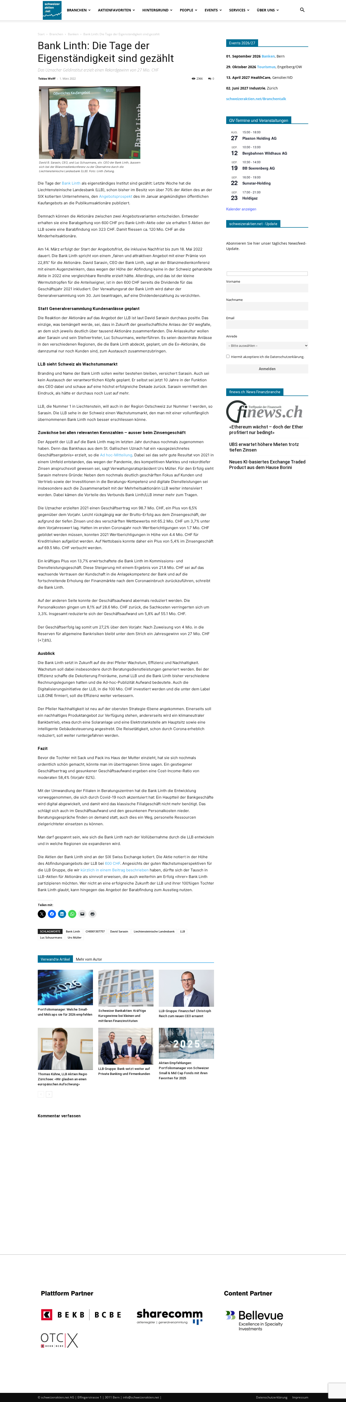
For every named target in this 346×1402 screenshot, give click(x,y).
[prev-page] (41, 1094)
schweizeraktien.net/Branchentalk (256, 98)
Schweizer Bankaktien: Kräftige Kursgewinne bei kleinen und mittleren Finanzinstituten (122, 1016)
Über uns (266, 10)
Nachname (234, 300)
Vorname (233, 281)
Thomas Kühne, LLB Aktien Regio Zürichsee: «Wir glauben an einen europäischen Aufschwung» (62, 1079)
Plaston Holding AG (259, 138)
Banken (73, 34)
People (186, 10)
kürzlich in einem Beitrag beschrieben (115, 870)
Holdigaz (250, 198)
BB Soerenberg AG (258, 168)
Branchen (77, 10)
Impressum (300, 1397)
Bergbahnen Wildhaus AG (264, 153)
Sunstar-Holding (256, 183)
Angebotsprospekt (115, 196)
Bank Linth (71, 183)
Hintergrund (155, 10)
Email (230, 318)
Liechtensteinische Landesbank (154, 931)
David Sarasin (119, 931)
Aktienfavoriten (114, 10)
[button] (302, 10)
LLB (182, 931)
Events (211, 10)
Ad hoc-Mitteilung (116, 455)
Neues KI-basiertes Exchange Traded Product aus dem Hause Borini (267, 464)
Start (41, 34)
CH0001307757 (95, 931)
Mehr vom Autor (89, 959)
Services (237, 10)
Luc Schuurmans (51, 937)
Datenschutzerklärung (271, 1397)
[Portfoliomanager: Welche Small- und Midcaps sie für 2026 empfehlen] (65, 987)
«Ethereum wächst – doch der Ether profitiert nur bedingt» (266, 429)
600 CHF (112, 863)
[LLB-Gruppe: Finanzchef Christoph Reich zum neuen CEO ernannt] (186, 988)
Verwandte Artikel (55, 959)
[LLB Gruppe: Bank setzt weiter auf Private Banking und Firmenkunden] (125, 1046)
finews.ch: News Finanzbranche (254, 392)
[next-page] (49, 1094)
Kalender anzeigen (241, 208)
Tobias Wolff (46, 78)
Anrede (231, 336)
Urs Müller (75, 937)
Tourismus (266, 66)
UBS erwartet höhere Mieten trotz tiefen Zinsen (264, 447)
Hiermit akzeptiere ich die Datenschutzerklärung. (267, 357)
